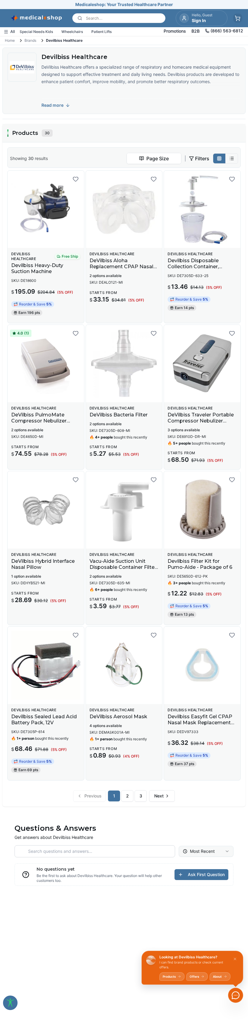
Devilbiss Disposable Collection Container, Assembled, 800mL (193, 266)
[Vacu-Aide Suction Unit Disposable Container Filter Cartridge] (124, 510)
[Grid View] (219, 158)
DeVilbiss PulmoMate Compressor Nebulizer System (39, 421)
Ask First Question (206, 874)
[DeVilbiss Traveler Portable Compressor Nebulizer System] (202, 363)
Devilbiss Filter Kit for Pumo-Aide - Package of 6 (200, 564)
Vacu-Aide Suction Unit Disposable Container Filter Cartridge (123, 567)
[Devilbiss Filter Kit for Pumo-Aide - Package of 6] (202, 510)
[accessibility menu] (10, 1003)
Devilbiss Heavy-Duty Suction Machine (37, 268)
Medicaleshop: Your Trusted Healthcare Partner (124, 4)
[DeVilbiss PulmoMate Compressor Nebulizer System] (46, 363)
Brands (30, 40)
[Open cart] (237, 18)
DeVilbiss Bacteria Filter (119, 415)
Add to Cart (49, 238)
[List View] (232, 158)
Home (10, 40)
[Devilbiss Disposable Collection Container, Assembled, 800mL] (202, 209)
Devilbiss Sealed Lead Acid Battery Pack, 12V (44, 719)
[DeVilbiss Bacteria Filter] (124, 363)
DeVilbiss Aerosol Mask (118, 716)
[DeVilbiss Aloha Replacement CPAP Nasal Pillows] (124, 209)
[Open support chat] (235, 995)
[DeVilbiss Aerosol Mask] (124, 665)
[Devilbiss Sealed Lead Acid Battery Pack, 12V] (46, 665)
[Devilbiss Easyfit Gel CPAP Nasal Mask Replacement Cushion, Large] (202, 665)
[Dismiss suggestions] (235, 959)
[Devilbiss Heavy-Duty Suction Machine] (46, 209)
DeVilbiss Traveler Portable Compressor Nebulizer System (201, 421)
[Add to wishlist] (76, 179)
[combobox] (154, 158)
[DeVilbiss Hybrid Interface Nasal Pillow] (46, 510)
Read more (52, 105)
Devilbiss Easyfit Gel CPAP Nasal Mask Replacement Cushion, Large (200, 723)
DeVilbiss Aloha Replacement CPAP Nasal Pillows (121, 266)
